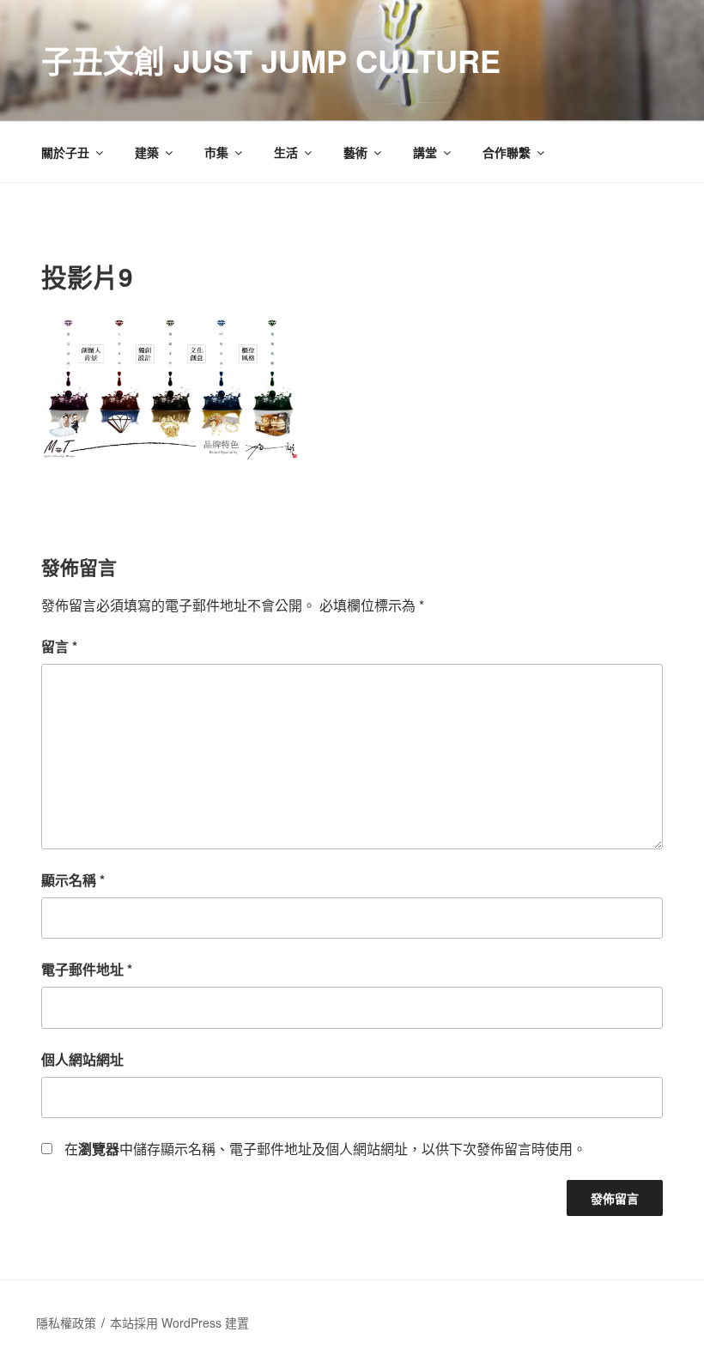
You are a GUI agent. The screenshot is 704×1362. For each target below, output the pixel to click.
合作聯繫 (506, 152)
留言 (59, 646)
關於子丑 (65, 152)
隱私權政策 (66, 1322)
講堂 (425, 152)
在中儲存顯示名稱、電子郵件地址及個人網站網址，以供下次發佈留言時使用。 (325, 1148)
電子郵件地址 (86, 969)
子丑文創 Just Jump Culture (271, 60)
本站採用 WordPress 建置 (179, 1322)
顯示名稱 (73, 880)
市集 (216, 152)
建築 (147, 152)
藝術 (355, 152)
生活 (286, 152)
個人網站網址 (82, 1059)
